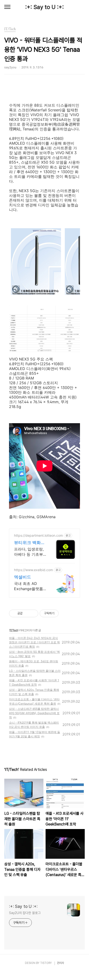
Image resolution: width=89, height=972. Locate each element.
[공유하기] (27, 613)
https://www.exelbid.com (33, 570)
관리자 (60, 963)
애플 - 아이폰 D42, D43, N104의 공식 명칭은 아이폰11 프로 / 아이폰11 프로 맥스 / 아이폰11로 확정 (34, 642)
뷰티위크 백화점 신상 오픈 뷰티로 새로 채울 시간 (30, 542)
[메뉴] (7, 7)
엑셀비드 (22, 576)
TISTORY (46, 963)
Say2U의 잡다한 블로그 (25, 913)
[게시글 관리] (33, 613)
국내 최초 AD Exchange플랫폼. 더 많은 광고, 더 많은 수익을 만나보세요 (30, 586)
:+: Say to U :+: (44, 7)
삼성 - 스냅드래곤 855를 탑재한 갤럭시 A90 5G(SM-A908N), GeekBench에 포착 (34, 713)
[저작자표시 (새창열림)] (61, 613)
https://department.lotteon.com (38, 535)
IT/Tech (13, 630)
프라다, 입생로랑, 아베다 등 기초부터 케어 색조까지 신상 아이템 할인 (29, 552)
